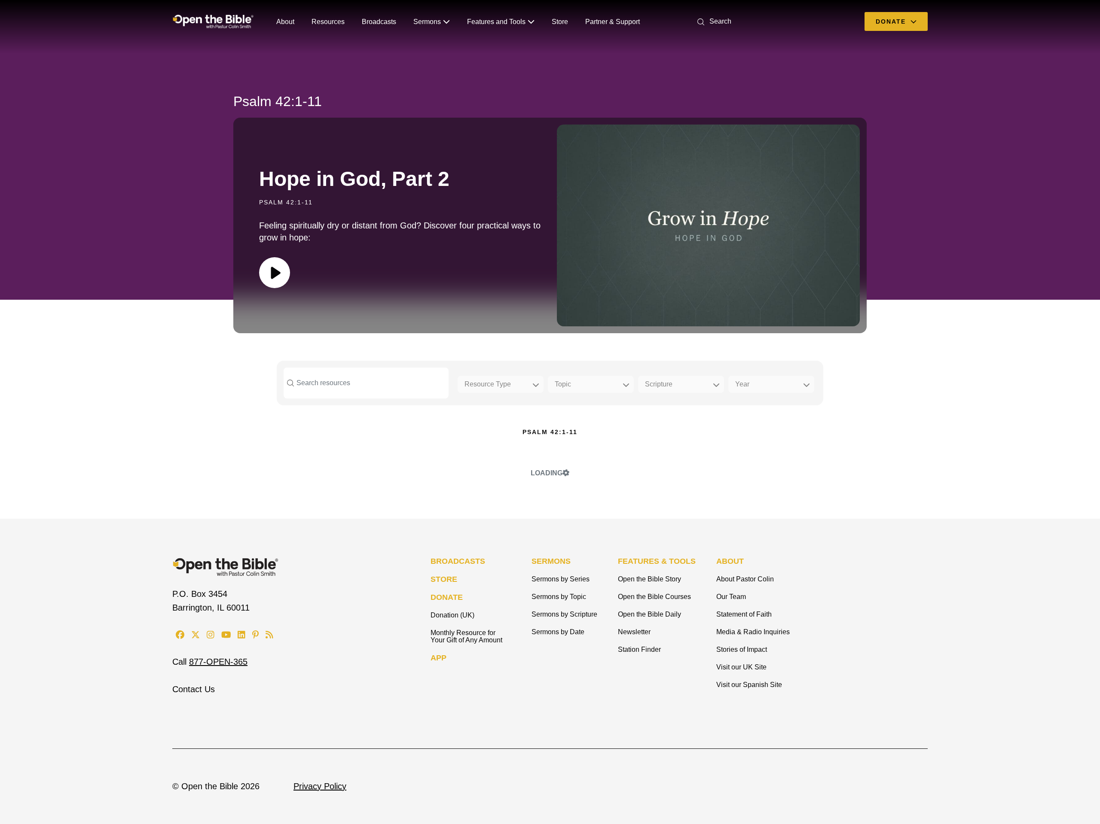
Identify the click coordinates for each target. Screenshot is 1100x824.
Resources (328, 21)
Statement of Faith (744, 614)
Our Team (731, 596)
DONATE (447, 597)
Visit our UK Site (741, 667)
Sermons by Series (561, 579)
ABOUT (730, 561)
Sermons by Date (558, 631)
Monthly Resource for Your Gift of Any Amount (466, 636)
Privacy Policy (319, 786)
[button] (712, 21)
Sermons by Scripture (564, 614)
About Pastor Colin (745, 579)
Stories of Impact (741, 649)
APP (438, 658)
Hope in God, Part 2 (354, 178)
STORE (444, 579)
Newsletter (634, 631)
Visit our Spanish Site (749, 684)
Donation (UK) (452, 615)
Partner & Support (612, 21)
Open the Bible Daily (649, 614)
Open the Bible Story (649, 579)
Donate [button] (892, 21)
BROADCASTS (458, 561)
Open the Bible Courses (654, 596)
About (285, 21)
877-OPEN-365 (218, 661)
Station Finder (639, 649)
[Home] (213, 21)
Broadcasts (379, 21)
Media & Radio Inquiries (753, 631)
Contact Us (193, 689)
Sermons (427, 21)
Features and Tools (496, 21)
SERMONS (551, 561)
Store (560, 21)
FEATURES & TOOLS (657, 561)
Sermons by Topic (559, 596)
